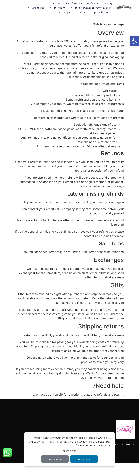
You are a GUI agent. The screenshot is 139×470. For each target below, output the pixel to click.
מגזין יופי (67, 12)
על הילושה (92, 3)
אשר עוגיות (84, 459)
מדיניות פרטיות (69, 451)
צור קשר (82, 12)
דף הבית (108, 3)
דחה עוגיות (55, 459)
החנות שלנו (38, 8)
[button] (134, 41)
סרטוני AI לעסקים (101, 12)
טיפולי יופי (59, 8)
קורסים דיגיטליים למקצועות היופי (93, 8)
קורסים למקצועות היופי (69, 3)
